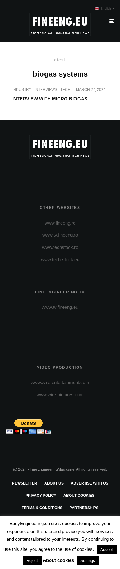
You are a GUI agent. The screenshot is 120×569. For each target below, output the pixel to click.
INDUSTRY (21, 90)
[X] (48, 174)
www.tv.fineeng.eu (60, 307)
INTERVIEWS (45, 90)
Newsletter (24, 483)
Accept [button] (106, 549)
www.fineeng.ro (60, 223)
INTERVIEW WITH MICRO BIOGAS (49, 98)
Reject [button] (32, 560)
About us (54, 483)
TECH (65, 90)
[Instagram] (60, 174)
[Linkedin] (84, 174)
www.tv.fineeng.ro (60, 234)
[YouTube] (72, 174)
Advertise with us (89, 483)
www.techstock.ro (60, 247)
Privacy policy (41, 495)
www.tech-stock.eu (60, 259)
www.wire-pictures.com (60, 394)
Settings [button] (87, 560)
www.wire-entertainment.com (60, 382)
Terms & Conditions (42, 508)
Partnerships (84, 508)
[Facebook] (36, 174)
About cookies (78, 495)
